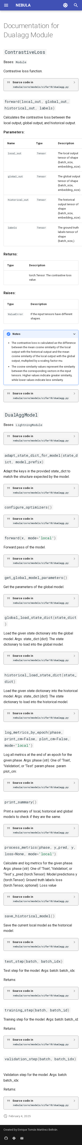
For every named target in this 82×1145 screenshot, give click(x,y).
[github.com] (6, 1138)
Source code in (40, 84)
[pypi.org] (13, 1138)
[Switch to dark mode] (65, 5)
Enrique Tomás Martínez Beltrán (37, 1129)
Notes (16, 334)
